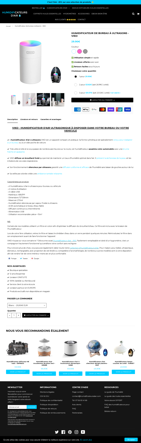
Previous (10, 61)
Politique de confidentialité (51, 400)
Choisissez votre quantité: (83, 71)
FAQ (74, 409)
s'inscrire (31, 407)
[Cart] (138, 14)
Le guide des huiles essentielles (117, 396)
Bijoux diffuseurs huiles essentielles (90, 8)
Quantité (11, 311)
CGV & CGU (44, 396)
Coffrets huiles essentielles (47, 14)
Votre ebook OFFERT (113, 400)
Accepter (131, 439)
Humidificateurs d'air (57, 8)
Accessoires (84, 14)
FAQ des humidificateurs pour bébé (117, 405)
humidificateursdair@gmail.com (17, 424)
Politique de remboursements (52, 413)
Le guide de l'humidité (113, 392)
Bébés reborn (110, 411)
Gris (85, 51)
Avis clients (76, 404)
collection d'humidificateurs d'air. (84, 248)
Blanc (74, 51)
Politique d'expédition (49, 404)
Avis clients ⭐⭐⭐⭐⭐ (65, 20)
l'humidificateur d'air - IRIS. (65, 241)
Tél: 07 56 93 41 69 (79, 400)
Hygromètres (69, 14)
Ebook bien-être (99, 14)
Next (61, 61)
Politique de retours (48, 409)
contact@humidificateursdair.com (86, 396)
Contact (81, 20)
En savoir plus (86, 439)
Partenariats (77, 413)
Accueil (8, 26)
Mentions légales (47, 392)
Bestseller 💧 (38, 8)
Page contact (77, 392)
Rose (79, 51)
